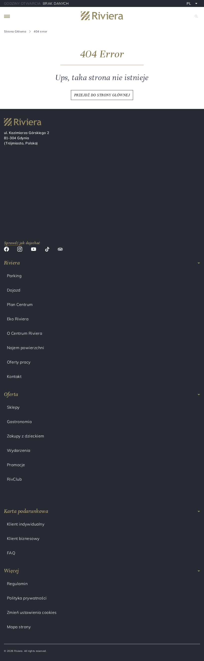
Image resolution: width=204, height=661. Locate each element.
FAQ (11, 552)
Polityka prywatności (27, 597)
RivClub (14, 479)
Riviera (12, 263)
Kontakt (14, 376)
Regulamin (17, 583)
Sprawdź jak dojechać (22, 243)
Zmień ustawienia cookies (32, 612)
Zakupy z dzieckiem (25, 435)
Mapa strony (19, 626)
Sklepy (13, 407)
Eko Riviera (17, 318)
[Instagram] (19, 250)
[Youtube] (34, 250)
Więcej (11, 571)
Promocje (16, 464)
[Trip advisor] (60, 250)
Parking (14, 275)
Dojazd (13, 290)
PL (193, 4)
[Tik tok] (47, 250)
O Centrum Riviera (24, 333)
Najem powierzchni (25, 347)
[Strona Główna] (102, 16)
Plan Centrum (20, 304)
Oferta (11, 394)
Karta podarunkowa (26, 511)
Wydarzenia (18, 450)
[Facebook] (6, 250)
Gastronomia (19, 421)
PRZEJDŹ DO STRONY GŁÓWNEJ (102, 95)
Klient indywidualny (25, 524)
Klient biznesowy (23, 538)
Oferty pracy (19, 362)
